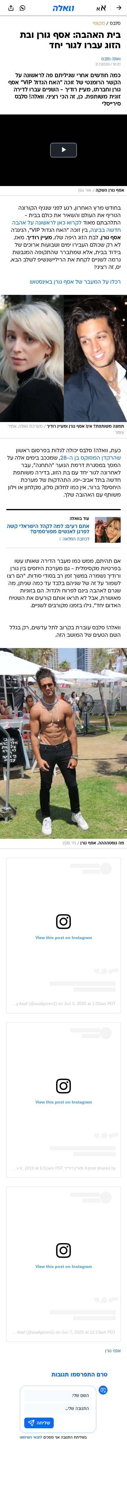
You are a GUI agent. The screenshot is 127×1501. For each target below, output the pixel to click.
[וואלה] (63, 8)
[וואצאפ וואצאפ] (22, 8)
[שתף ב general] (11, 8)
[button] (101, 8)
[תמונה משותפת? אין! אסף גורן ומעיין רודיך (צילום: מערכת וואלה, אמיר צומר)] (63, 366)
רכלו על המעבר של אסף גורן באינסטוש (75, 282)
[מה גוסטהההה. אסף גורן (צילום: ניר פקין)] (63, 748)
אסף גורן (113, 1351)
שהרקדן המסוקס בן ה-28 (90, 458)
